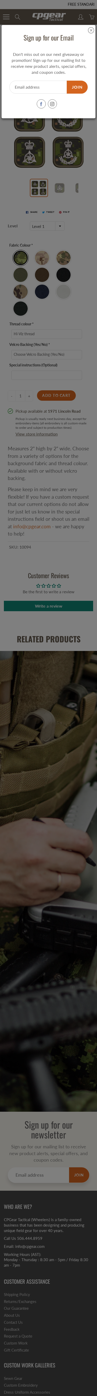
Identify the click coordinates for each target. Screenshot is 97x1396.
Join (77, 86)
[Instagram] (52, 104)
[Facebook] (41, 104)
